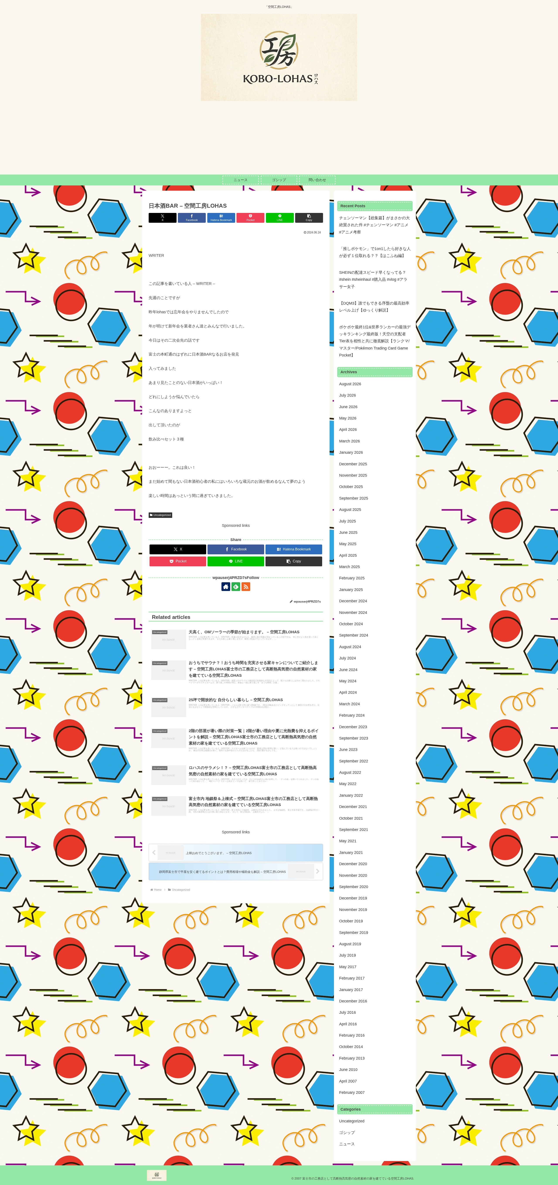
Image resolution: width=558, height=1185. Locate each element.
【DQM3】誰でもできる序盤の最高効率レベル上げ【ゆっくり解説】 (374, 306)
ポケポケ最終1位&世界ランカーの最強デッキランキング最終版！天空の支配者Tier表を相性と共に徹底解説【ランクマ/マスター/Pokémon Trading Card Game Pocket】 (375, 341)
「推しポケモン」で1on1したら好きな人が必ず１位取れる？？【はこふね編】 (375, 252)
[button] (309, 218)
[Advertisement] (279, 141)
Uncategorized (162, 515)
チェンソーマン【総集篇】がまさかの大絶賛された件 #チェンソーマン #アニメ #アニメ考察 (374, 225)
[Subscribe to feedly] (235, 586)
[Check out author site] (225, 586)
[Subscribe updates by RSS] (246, 586)
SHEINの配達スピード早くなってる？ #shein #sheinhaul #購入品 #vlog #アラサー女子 (373, 279)
